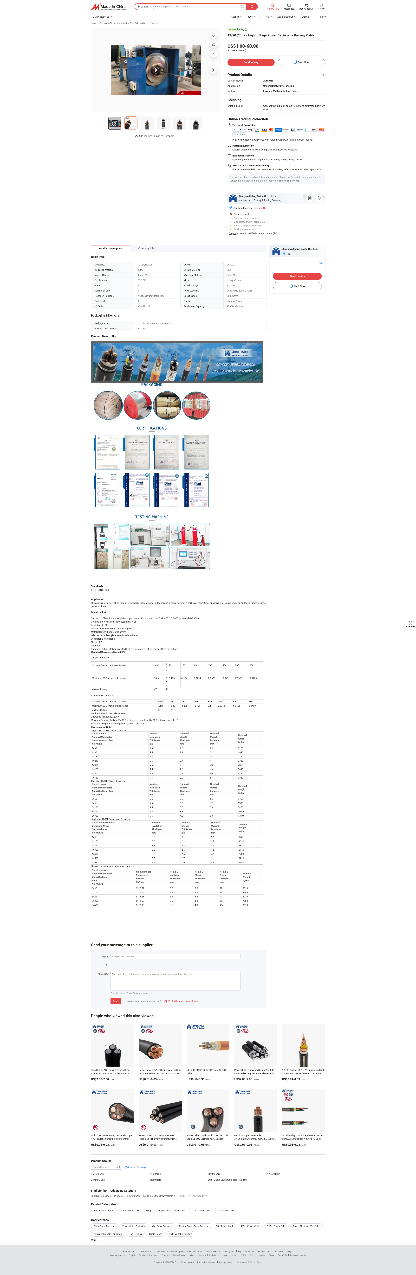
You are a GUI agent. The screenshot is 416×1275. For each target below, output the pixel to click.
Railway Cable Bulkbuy (180, 1233)
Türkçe (271, 1255)
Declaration (242, 1262)
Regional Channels (246, 1251)
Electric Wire (214, 1173)
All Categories (102, 16)
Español (142, 1255)
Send (115, 1001)
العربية (225, 1255)
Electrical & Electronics (110, 23)
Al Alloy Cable (273, 1173)
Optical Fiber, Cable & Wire (134, 23)
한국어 (234, 1255)
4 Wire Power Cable (250, 1226)
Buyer (250, 16)
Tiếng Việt (282, 1255)
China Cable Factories (105, 1226)
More (94, 1239)
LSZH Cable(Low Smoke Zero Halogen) (227, 1179)
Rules (323, 16)
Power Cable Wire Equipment (108, 1233)
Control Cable (98, 1179)
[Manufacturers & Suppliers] (108, 6)
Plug (148, 1210)
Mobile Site (278, 1251)
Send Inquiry (251, 62)
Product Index (264, 1251)
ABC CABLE (155, 1173)
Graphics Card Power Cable (171, 1210)
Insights (290, 1251)
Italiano (191, 1255)
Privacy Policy (256, 1262)
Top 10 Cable (135, 1233)
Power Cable (155, 23)
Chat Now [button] (303, 62)
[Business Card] (320, 262)
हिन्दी (252, 1255)
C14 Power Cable (225, 1210)
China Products (144, 1251)
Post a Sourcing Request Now (181, 1001)
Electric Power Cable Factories (194, 1226)
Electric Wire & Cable (104, 1210)
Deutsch (202, 1255)
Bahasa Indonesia (298, 1255)
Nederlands (214, 1255)
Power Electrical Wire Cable (306, 1226)
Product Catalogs (137, 1167)
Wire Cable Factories (162, 1226)
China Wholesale (194, 1251)
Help (267, 16)
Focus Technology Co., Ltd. (187, 1262)
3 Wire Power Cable (276, 1226)
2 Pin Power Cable (201, 1210)
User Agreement (226, 1262)
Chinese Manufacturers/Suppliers (169, 1251)
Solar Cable (155, 1179)
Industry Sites (229, 1251)
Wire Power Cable (225, 1226)
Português (153, 1255)
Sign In (232, 233)
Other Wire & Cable (130, 1210)
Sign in (321, 8)
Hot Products (128, 1251)
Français (165, 1255)
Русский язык (179, 1255)
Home (93, 23)
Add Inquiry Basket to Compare (156, 136)
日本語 (244, 1255)
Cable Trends (155, 1233)
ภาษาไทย (261, 1255)
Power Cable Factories (133, 1226)
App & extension (285, 16)
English (132, 1255)
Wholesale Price (213, 1251)
